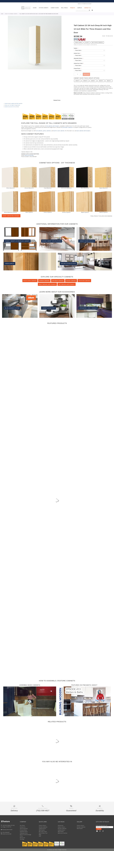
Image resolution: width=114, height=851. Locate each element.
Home (2, 13)
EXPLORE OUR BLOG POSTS (68, 263)
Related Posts (57, 100)
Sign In (79, 3)
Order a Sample (78, 42)
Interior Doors (42, 825)
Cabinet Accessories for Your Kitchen (12, 106)
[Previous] (37, 1)
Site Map (22, 839)
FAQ (40, 836)
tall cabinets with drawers (52, 126)
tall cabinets (39, 130)
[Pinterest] (100, 831)
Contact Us (22, 827)
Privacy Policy (23, 830)
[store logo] (25, 7)
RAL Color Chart (43, 831)
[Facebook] (103, 831)
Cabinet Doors (42, 828)
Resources (22, 837)
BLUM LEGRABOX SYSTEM (12, 308)
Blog (40, 834)
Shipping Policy (24, 833)
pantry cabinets (47, 130)
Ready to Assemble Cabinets (11, 13)
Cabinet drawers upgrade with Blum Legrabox (13, 103)
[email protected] (29, 155)
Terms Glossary (24, 828)
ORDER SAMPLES (9, 263)
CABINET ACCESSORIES (48, 308)
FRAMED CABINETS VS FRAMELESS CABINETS (17, 241)
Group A (77, 80)
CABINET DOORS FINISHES (86, 241)
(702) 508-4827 (6, 832)
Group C (93, 80)
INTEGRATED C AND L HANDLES (88, 308)
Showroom (60, 825)
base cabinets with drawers (83, 130)
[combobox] (83, 10)
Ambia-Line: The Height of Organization (12, 105)
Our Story (22, 825)
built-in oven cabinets (59, 130)
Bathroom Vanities (62, 833)
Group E (109, 80)
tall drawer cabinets (67, 127)
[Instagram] (97, 831)
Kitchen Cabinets (43, 827)
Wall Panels (42, 830)
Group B (85, 80)
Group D (101, 80)
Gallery (87, 42)
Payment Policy (24, 831)
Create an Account (87, 3)
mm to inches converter (97, 42)
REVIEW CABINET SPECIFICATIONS (51, 241)
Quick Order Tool (43, 833)
